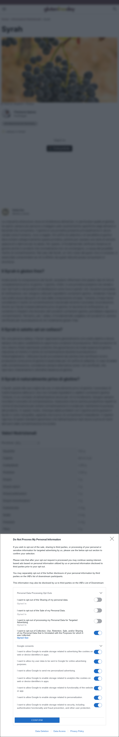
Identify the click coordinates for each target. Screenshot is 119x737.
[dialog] (59, 635)
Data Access (59, 731)
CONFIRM (37, 720)
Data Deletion (42, 731)
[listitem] (59, 593)
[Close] (113, 540)
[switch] (98, 600)
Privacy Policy (77, 731)
